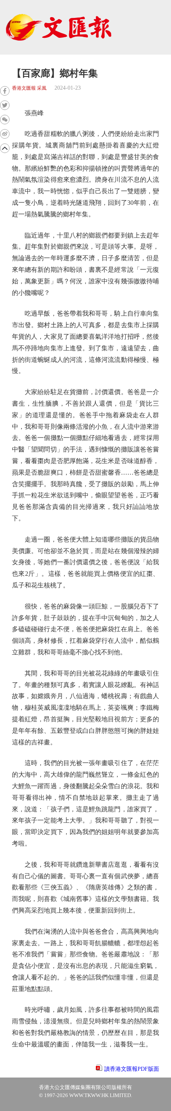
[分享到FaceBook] (5, 91)
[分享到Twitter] (5, 105)
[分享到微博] (5, 134)
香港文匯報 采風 (29, 88)
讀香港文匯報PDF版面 (131, 1069)
